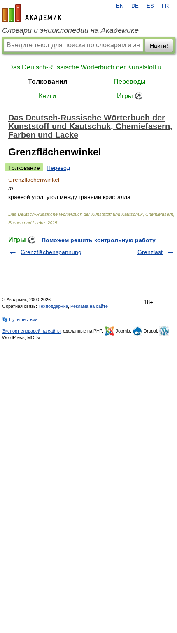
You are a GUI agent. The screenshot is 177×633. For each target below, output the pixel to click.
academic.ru (31, 13)
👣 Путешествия (19, 319)
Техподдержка (53, 306)
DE (135, 6)
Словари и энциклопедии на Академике (70, 30)
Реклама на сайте (89, 306)
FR (165, 6)
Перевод (58, 167)
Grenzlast (150, 252)
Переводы (130, 81)
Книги (47, 95)
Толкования (47, 81)
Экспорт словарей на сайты (31, 330)
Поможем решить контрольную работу (99, 240)
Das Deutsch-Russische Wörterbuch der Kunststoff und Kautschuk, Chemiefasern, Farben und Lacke (88, 67)
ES (150, 6)
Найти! (159, 45)
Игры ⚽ (130, 95)
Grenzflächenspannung (51, 252)
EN (119, 6)
